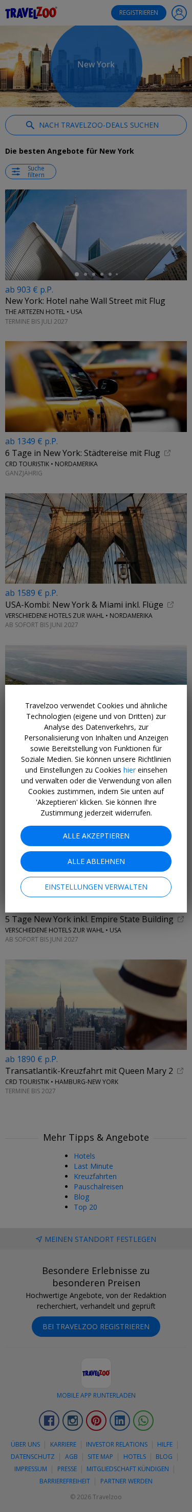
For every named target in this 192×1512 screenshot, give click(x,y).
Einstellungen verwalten (96, 887)
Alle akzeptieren (96, 836)
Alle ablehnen (96, 861)
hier (129, 770)
